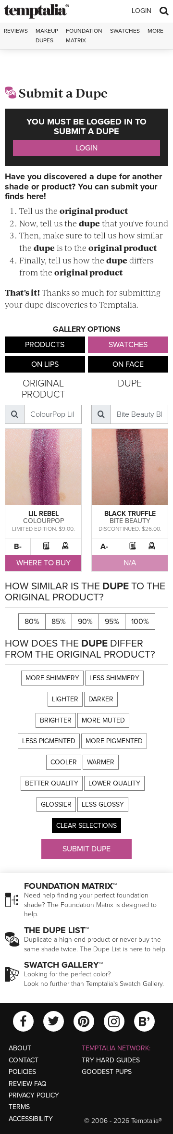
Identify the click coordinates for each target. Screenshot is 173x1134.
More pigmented (114, 741)
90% (85, 621)
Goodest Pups (107, 1072)
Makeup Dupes (47, 35)
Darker (100, 699)
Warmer (100, 762)
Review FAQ (28, 1084)
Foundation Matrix (84, 35)
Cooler (63, 762)
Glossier (56, 804)
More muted (103, 720)
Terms (19, 1107)
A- (104, 546)
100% (140, 621)
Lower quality (114, 783)
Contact (23, 1060)
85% (58, 621)
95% (112, 621)
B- (18, 546)
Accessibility (31, 1119)
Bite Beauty (130, 521)
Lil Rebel (43, 514)
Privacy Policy (34, 1095)
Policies (22, 1072)
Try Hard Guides (111, 1060)
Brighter (56, 720)
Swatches (125, 30)
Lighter (65, 699)
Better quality (51, 783)
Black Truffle (130, 514)
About (20, 1048)
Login (141, 11)
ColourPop (43, 521)
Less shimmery (114, 678)
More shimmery (52, 678)
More (155, 30)
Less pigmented (48, 741)
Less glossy (103, 804)
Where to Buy (43, 563)
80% (32, 621)
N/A (130, 563)
